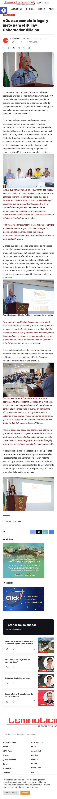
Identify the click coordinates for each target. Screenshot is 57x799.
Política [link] (43, 652)
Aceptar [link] (25, 793)
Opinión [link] (43, 670)
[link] (3, 10)
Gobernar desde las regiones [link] (17, 678)
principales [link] (18, 521)
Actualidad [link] (9, 15)
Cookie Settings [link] (11, 793)
